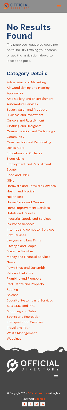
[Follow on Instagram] (36, 404)
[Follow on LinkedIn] (42, 404)
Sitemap (39, 398)
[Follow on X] (30, 404)
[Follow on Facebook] (24, 404)
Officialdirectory (38, 393)
